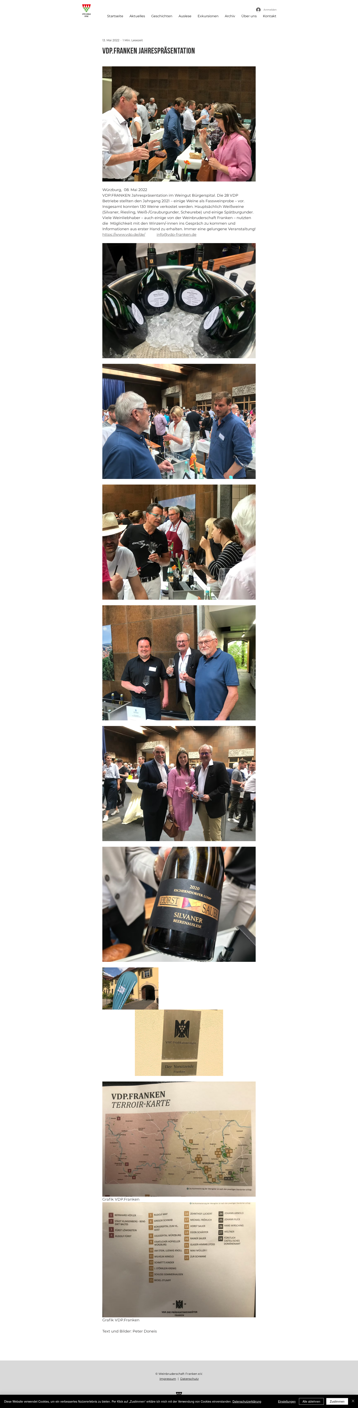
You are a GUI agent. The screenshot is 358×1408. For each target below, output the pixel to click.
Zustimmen (337, 1401)
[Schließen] (353, 1401)
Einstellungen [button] (287, 1401)
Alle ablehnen (311, 1401)
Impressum (168, 1379)
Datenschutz (189, 1379)
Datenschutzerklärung (246, 1401)
